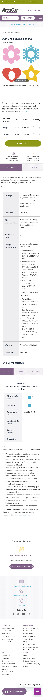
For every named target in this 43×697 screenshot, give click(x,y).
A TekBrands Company (31, 664)
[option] (11, 32)
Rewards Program (29, 658)
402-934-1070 (7, 634)
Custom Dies (28, 639)
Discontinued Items (30, 650)
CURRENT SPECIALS (21, 596)
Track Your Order (8, 672)
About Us (26, 655)
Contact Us (6, 655)
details (11, 167)
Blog (25, 642)
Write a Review (8, 42)
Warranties (6, 674)
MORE (24, 112)
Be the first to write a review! (21, 566)
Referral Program (29, 661)
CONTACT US (21, 605)
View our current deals (21, 24)
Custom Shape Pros (22, 515)
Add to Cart (22, 143)
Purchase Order (29, 644)
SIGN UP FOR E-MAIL (21, 586)
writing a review (33, 160)
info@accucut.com (8, 636)
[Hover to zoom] (21, 63)
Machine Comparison (31, 628)
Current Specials (29, 636)
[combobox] (11, 18)
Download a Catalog (30, 647)
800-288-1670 (34, 11)
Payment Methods (8, 664)
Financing (5, 658)
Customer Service (8, 628)
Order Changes (7, 661)
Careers (26, 666)
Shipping (5, 669)
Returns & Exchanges (9, 666)
